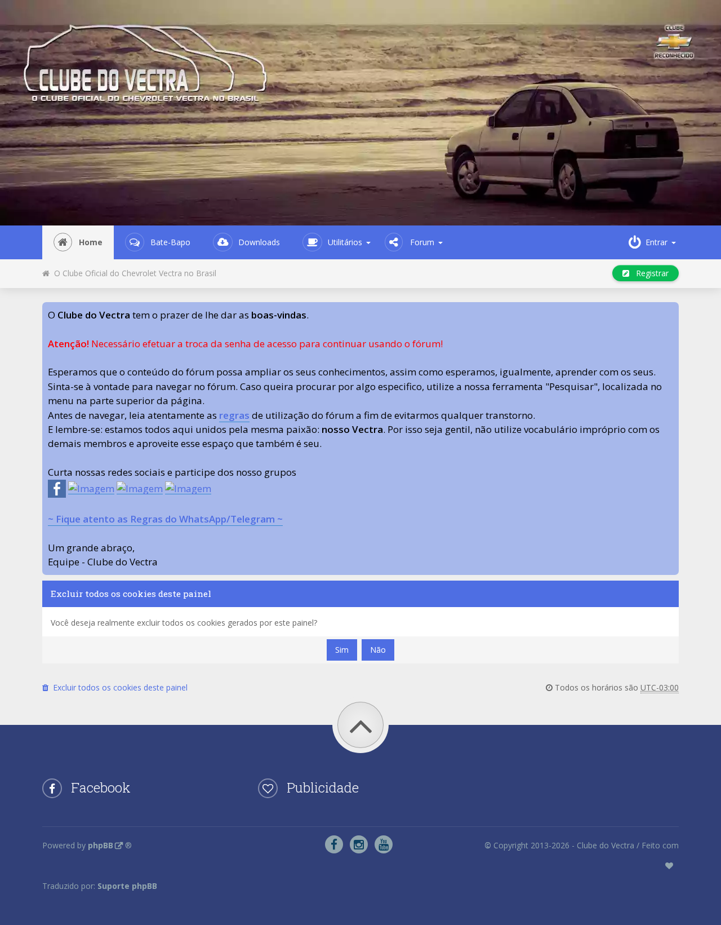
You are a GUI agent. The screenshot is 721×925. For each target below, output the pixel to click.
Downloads (259, 242)
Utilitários (345, 242)
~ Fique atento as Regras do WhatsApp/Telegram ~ (165, 518)
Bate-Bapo (170, 242)
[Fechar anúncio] (669, 311)
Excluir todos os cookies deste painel (118, 687)
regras (234, 415)
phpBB (100, 845)
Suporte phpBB (127, 885)
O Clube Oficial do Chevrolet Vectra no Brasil (133, 273)
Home (91, 242)
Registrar (649, 273)
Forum (422, 242)
